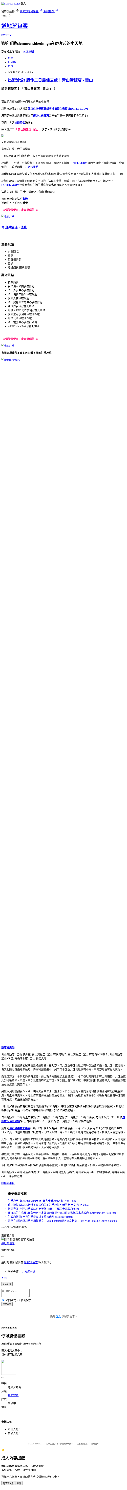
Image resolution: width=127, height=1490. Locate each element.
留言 (35, 1262)
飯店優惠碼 (8, 1047)
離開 (19, 1483)
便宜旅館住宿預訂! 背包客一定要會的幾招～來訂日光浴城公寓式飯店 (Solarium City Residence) (62, 1212)
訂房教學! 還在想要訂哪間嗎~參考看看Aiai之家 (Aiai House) (42, 1200)
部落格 (12, 62)
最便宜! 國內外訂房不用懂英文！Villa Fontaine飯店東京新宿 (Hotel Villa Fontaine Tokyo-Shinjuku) (63, 1220)
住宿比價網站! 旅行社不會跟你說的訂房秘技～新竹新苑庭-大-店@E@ (48, 1204)
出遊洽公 (20, 122)
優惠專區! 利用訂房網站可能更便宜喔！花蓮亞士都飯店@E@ (44, 1208)
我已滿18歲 (8, 1483)
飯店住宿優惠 (41, 115)
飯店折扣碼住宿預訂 (58, 108)
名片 (10, 66)
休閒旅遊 (28, 51)
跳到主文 (6, 35)
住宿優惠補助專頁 (19, 1128)
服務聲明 (95, 1443)
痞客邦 (28, 1262)
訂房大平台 (8, 1183)
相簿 (10, 58)
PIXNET (38, 1443)
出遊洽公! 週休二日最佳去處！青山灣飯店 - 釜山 (50, 80)
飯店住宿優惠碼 (37, 108)
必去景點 (33, 167)
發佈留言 (7, 1304)
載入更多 (7, 1284)
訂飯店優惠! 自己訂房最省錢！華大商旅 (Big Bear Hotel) (40, 1216)
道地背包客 (14, 26)
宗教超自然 (28, 1271)
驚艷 (25, 198)
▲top (4, 1277)
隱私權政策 (82, 1443)
